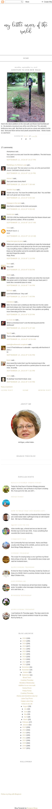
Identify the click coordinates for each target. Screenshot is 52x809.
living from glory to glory (15, 241)
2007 (24, 748)
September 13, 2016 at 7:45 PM (21, 297)
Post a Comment (6, 387)
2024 (24, 643)
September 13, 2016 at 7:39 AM (21, 184)
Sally (8, 228)
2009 (24, 743)
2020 (24, 654)
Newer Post (44, 390)
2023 (24, 646)
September (25, 675)
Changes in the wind (14, 203)
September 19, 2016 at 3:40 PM (21, 382)
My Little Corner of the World (26, 28)
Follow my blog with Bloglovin (11, 794)
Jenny (9, 376)
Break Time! (27, 677)
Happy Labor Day (27, 701)
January (25, 725)
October (25, 672)
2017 (24, 662)
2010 (24, 740)
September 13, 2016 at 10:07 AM (21, 223)
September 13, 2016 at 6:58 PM (21, 270)
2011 (24, 738)
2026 (24, 638)
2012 (24, 735)
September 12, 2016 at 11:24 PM (21, 173)
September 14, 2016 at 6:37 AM (21, 328)
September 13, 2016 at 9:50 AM (21, 198)
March (25, 719)
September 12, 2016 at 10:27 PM (21, 160)
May (25, 714)
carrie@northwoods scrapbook (17, 344)
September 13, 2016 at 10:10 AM (21, 236)
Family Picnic (27, 688)
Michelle (9, 291)
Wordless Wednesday (21, 595)
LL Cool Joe (11, 320)
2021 (24, 651)
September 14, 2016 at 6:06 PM (21, 355)
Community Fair (18, 539)
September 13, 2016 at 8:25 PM (21, 314)
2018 (24, 659)
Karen (9, 360)
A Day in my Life (26, 704)
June (25, 712)
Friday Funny (17, 497)
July (25, 709)
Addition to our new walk (27, 685)
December (25, 667)
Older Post (7, 390)
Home (26, 58)
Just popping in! (18, 581)
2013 (24, 732)
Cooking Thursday (20, 553)
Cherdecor (10, 302)
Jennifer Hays (11, 190)
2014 (24, 730)
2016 (24, 664)
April (25, 717)
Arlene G (10, 178)
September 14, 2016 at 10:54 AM (21, 339)
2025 (24, 641)
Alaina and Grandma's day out (27, 696)
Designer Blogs (32, 808)
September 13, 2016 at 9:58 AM (21, 209)
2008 (24, 746)
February (25, 722)
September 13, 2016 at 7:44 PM (21, 285)
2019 (24, 657)
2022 (24, 649)
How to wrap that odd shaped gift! (28, 511)
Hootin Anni (11, 214)
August (25, 706)
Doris (8, 264)
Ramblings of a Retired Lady (16, 165)
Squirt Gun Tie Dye (20, 525)
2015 (24, 727)
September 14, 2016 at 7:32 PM (21, 371)
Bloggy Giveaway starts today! (26, 483)
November (25, 670)
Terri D (9, 333)
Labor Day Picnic (27, 698)
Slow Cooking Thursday (23, 567)
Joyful (9, 275)
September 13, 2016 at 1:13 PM (21, 258)
